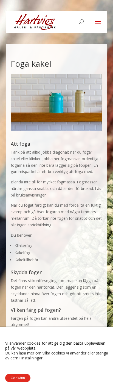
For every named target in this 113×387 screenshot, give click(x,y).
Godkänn (18, 378)
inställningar (32, 358)
